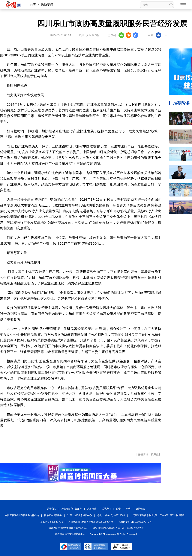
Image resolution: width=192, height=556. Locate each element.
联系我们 (106, 508)
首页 (33, 4)
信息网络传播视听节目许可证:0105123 (68, 527)
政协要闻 (47, 4)
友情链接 (140, 508)
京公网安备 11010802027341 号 (135, 522)
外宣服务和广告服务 (72, 508)
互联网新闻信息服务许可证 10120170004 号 (90, 522)
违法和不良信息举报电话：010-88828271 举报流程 (158, 515)
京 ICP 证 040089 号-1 (51, 522)
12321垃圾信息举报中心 (79, 515)
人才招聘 (91, 508)
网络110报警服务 (53, 515)
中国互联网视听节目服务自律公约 (22, 515)
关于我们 (51, 508)
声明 (128, 508)
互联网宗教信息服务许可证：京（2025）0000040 (118, 527)
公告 (118, 508)
